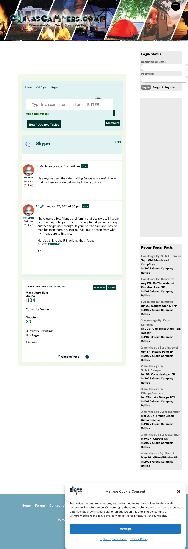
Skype (54, 87)
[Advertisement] (68, 62)
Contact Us (57, 505)
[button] (179, 491)
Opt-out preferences (113, 539)
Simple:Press (70, 356)
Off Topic (41, 87)
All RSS (112, 287)
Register (170, 87)
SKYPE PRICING (49, 244)
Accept (125, 529)
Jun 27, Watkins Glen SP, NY (159, 305)
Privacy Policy (139, 539)
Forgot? (158, 87)
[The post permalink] (41, 166)
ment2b (28, 177)
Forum (28, 87)
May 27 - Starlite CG (154, 438)
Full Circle (28, 217)
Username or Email (153, 61)
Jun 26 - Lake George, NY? (158, 397)
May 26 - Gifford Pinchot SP (159, 457)
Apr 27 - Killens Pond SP (157, 351)
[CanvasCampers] (54, 28)
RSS (118, 142)
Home (26, 505)
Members (112, 123)
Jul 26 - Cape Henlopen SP (158, 374)
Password (147, 73)
